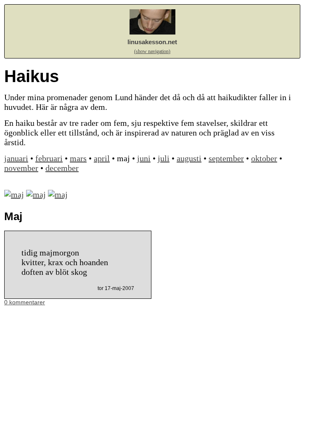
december (62, 168)
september (226, 158)
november (21, 168)
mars (78, 158)
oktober (264, 158)
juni (144, 158)
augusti (189, 158)
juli (163, 158)
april (102, 158)
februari (49, 158)
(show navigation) (152, 51)
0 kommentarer (24, 302)
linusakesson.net (152, 41)
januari (16, 158)
